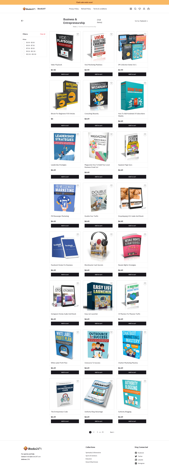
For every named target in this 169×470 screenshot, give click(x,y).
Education (89, 459)
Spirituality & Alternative (93, 453)
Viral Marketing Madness (93, 65)
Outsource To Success (92, 363)
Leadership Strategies (58, 165)
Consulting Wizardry (92, 114)
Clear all (42, 34)
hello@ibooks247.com (34, 457)
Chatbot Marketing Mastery (128, 363)
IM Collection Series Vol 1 (127, 65)
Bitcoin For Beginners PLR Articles (63, 114)
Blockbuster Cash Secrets (94, 265)
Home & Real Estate (92, 462)
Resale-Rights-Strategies (127, 265)
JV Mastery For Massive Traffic (129, 314)
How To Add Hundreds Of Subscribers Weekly (131, 115)
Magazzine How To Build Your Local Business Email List (97, 166)
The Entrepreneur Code (59, 412)
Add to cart (65, 74)
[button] (131, 9)
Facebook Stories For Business (62, 265)
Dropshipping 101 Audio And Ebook (130, 216)
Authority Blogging (124, 412)
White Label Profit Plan (59, 363)
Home (75, 27)
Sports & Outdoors (91, 456)
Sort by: (137, 21)
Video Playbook (56, 65)
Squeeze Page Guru (125, 165)
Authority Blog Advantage (94, 412)
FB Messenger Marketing (60, 216)
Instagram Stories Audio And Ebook (63, 314)
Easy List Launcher (91, 314)
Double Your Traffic (91, 216)
